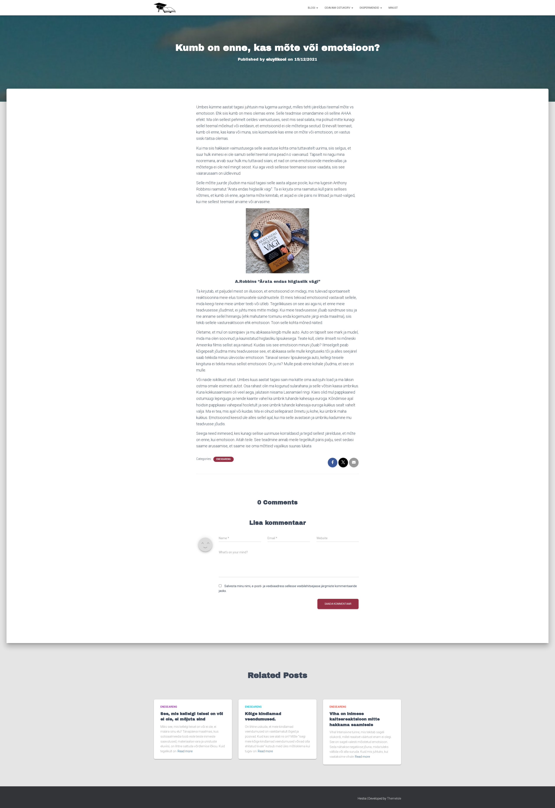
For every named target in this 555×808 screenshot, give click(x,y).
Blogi (312, 7)
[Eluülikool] (165, 7)
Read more (185, 751)
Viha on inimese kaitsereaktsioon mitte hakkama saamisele (355, 719)
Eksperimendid (370, 7)
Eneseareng (223, 459)
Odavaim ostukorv (338, 7)
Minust (393, 7)
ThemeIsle (394, 798)
